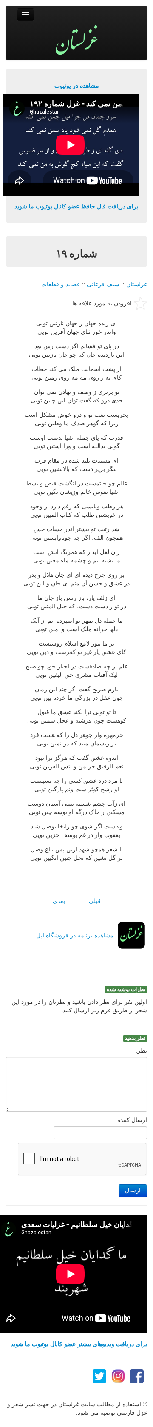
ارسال (133, 1190)
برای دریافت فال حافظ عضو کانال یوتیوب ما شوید (76, 206)
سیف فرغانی (103, 284)
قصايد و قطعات (60, 284)
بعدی (59, 901)
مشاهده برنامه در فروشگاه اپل (74, 935)
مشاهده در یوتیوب (76, 85)
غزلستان (136, 284)
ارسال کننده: (131, 1120)
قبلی (95, 901)
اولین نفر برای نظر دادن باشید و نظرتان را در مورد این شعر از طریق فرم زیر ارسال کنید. (79, 1006)
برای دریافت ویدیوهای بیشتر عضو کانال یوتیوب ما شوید (79, 1344)
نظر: (141, 1050)
